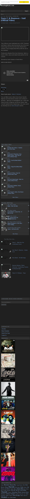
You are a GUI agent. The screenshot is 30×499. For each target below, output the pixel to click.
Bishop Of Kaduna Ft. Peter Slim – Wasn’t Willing (15, 224)
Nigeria (11, 204)
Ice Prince (7, 488)
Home (2, 16)
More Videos (15, 197)
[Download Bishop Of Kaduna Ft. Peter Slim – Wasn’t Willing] (28, 222)
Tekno (7, 495)
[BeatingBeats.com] (7, 5)
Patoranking (14, 492)
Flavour (2, 488)
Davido (12, 487)
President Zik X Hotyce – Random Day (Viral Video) (15, 148)
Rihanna (8, 493)
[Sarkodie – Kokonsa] (8, 395)
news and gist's (15, 105)
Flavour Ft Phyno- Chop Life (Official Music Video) (14, 174)
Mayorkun (9, 490)
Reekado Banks (25, 492)
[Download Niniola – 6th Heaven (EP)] (28, 228)
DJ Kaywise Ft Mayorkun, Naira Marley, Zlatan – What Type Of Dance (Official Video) (14, 155)
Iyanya (12, 488)
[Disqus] (15, 125)
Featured (9, 216)
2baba (2, 485)
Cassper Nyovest (19, 485)
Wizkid (4, 497)
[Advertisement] (15, 288)
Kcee (24, 488)
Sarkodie (12, 493)
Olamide (4, 492)
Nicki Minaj (23, 490)
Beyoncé (6, 485)
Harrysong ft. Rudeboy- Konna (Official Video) (14, 186)
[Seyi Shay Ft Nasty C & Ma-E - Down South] (8, 466)
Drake (21, 487)
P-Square (9, 492)
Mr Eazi (18, 490)
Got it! (24, 1)
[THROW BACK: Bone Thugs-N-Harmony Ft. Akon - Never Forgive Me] (8, 352)
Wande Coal (25, 495)
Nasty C (14, 94)
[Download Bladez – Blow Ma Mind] (28, 205)
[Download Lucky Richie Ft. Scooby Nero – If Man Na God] (28, 211)
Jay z (15, 488)
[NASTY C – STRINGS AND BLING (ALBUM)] (8, 437)
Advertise (4, 328)
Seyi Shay (17, 493)
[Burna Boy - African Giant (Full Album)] (8, 367)
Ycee (8, 497)
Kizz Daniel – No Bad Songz (19, 257)
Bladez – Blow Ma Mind (13, 206)
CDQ (24, 485)
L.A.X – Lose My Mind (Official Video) (14, 161)
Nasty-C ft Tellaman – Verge (19, 273)
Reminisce (3, 493)
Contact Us (4, 335)
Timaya (10, 495)
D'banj (6, 487)
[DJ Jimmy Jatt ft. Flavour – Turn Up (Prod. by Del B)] (8, 423)
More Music (15, 233)
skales (27, 493)
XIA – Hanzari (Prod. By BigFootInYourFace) (13, 218)
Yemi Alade (13, 497)
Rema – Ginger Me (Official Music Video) (15, 167)
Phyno (19, 492)
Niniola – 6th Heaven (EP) (13, 229)
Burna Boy (13, 485)
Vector (21, 495)
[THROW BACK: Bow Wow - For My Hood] (8, 409)
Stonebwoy (3, 495)
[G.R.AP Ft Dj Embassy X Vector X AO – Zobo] (8, 480)
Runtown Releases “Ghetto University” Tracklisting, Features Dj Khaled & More (20, 267)
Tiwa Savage (16, 495)
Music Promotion (5, 331)
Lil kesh (4, 490)
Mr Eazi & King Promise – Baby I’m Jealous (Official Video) (15, 180)
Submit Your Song (6, 333)
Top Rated (14, 204)
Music (8, 204)
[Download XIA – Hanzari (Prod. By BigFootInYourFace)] (28, 216)
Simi (24, 493)
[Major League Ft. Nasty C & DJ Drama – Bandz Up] (8, 452)
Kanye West (20, 488)
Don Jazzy (17, 487)
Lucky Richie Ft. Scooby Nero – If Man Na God (15, 212)
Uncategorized (18, 221)
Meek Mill (13, 490)
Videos (4, 16)
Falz (28, 487)
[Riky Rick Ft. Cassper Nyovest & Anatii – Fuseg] (8, 381)
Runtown (19, 94)
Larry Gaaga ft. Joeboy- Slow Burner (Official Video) (15, 192)
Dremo (25, 487)
